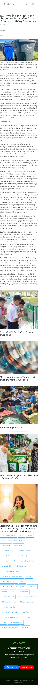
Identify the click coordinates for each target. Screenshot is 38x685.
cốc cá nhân (18, 546)
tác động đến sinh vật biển (10, 612)
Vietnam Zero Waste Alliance (11, 617)
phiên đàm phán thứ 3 (9, 581)
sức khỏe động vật (8, 597)
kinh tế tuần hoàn (21, 566)
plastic (22, 581)
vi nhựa (27, 617)
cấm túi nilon (6, 546)
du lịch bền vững (7, 551)
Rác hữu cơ (32, 586)
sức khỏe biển (23, 592)
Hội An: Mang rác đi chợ (11, 427)
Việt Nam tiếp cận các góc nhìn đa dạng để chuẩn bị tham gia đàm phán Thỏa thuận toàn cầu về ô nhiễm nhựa (18, 528)
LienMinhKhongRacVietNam (11, 571)
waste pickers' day (16, 622)
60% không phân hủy (9, 535)
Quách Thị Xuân (7, 586)
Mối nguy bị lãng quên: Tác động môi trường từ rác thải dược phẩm (17, 378)
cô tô (3, 540)
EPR (15, 561)
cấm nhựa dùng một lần (17, 540)
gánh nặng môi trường (28, 561)
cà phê (30, 535)
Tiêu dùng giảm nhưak (27, 602)
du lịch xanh (6, 561)
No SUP (29, 576)
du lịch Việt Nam (25, 556)
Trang (4, 25)
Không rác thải (6, 566)
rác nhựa (4, 592)
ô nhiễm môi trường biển (10, 627)
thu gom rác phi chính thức (27, 597)
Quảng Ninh (20, 586)
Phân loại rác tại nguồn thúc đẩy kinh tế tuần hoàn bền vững (19, 476)
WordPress (20, 683)
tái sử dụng (27, 612)
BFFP (21, 535)
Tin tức (2, 35)
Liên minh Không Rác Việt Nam (12, 576)
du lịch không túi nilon (9, 556)
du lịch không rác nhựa (24, 551)
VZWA (4, 622)
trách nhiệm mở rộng (9, 607)
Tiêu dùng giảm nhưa (9, 602)
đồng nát (25, 627)
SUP (13, 592)
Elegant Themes (19, 680)
